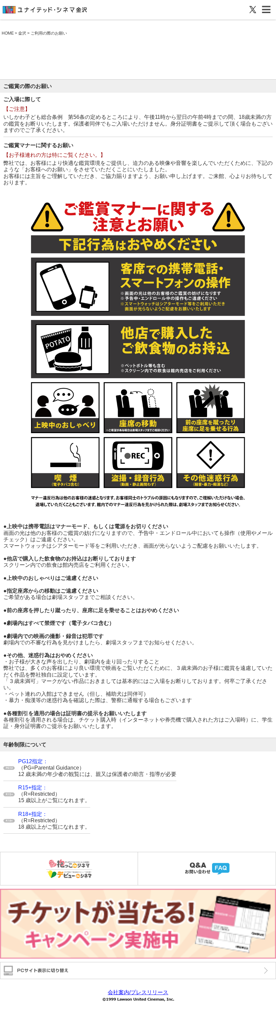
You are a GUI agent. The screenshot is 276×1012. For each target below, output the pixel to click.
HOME (8, 33)
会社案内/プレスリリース (138, 992)
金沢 (22, 33)
